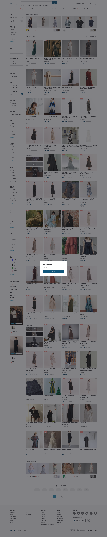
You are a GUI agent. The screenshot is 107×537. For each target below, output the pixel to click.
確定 (53, 272)
